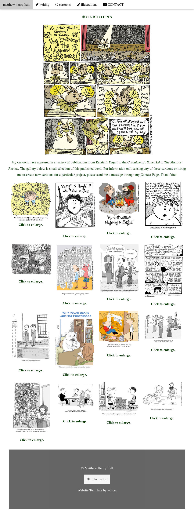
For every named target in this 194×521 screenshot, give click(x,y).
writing (43, 4)
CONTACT (115, 4)
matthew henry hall (16, 4)
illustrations (88, 4)
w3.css (112, 490)
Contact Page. (151, 175)
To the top (100, 479)
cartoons (64, 4)
